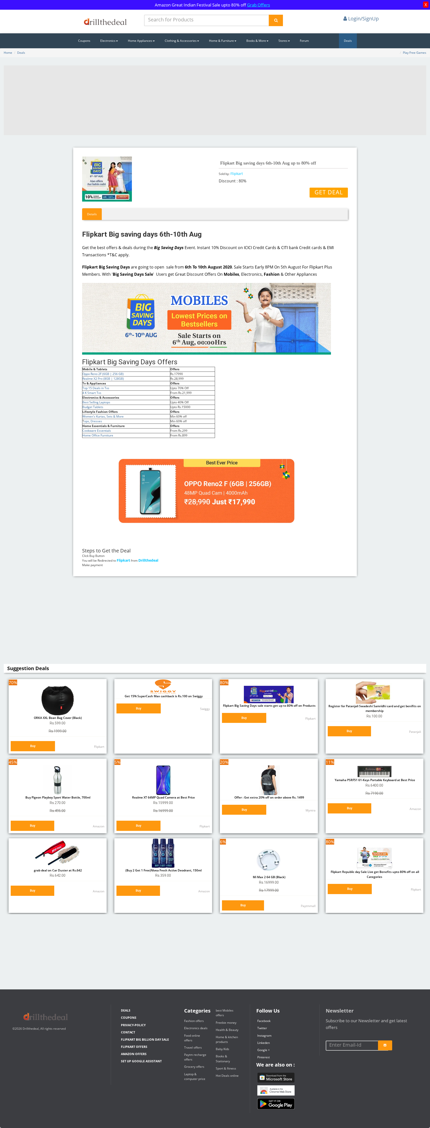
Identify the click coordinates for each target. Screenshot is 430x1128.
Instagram (264, 1035)
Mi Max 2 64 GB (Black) (268, 877)
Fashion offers (194, 1021)
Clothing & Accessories (181, 41)
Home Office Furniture (97, 435)
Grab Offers (258, 5)
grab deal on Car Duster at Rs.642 (57, 870)
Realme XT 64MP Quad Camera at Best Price (163, 797)
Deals (348, 41)
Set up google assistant (141, 1061)
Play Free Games (414, 53)
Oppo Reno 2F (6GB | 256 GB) (103, 374)
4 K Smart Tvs (91, 393)
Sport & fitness (226, 1068)
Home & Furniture (221, 41)
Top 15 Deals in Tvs (95, 388)
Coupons (84, 41)
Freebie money (226, 1023)
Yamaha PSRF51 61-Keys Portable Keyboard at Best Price (374, 780)
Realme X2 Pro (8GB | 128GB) (103, 378)
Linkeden (263, 1043)
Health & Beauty (227, 1030)
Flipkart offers (134, 1047)
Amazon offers (134, 1054)
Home (8, 53)
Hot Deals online (227, 1076)
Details (92, 214)
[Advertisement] (215, 100)
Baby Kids (222, 1049)
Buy (32, 746)
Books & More (256, 41)
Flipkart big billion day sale (145, 1039)
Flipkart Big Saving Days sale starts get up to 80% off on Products (269, 705)
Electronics (107, 41)
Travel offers (193, 1047)
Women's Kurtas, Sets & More (103, 416)
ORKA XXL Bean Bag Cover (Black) (57, 718)
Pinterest (263, 1057)
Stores (282, 41)
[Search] (276, 20)
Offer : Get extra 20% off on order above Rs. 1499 (269, 797)
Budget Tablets (92, 407)
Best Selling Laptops (96, 402)
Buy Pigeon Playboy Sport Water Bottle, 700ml (57, 797)
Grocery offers (194, 1067)
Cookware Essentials (96, 431)
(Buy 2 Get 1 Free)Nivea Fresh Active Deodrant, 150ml (163, 870)
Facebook (263, 1021)
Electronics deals (196, 1028)
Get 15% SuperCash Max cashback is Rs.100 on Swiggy (163, 696)
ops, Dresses (93, 421)
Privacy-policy (133, 1025)
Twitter (262, 1028)
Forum (304, 41)
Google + (263, 1050)
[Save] (385, 1045)
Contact (128, 1032)
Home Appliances (140, 41)
